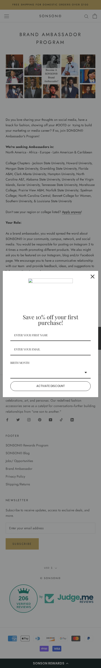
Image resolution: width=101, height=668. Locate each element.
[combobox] (50, 372)
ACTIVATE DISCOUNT (50, 386)
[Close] (92, 276)
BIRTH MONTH (19, 363)
